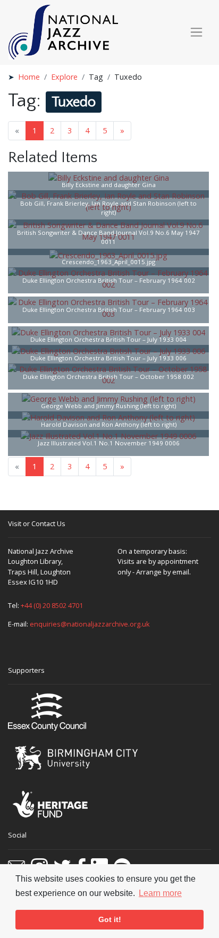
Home (29, 77)
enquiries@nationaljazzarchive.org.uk (90, 624)
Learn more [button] (160, 893)
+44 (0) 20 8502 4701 (52, 605)
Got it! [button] (109, 919)
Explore (64, 77)
